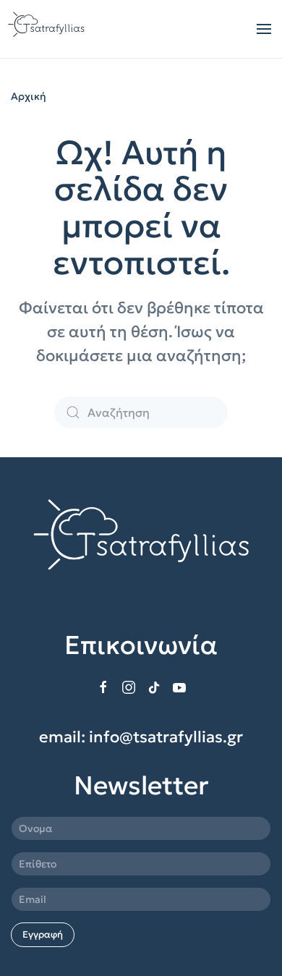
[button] (264, 29)
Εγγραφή (42, 934)
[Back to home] (47, 29)
